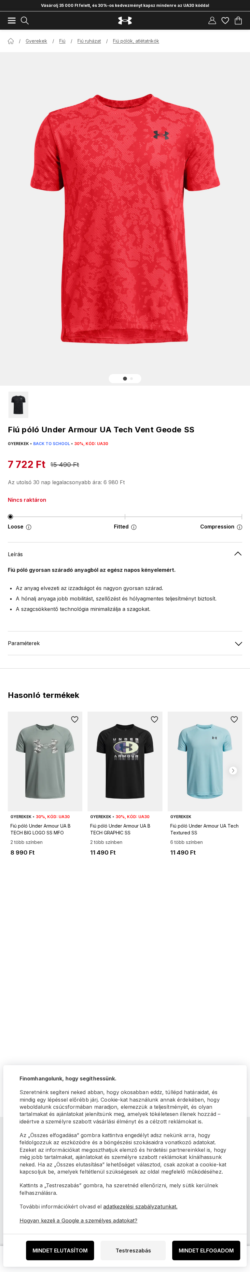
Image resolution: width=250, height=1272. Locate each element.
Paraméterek (24, 643)
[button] (125, 379)
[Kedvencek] (225, 20)
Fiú (62, 41)
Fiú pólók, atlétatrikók (136, 41)
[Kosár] (238, 20)
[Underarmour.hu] (125, 21)
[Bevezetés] (11, 41)
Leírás (15, 554)
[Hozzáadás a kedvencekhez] (74, 719)
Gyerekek (36, 41)
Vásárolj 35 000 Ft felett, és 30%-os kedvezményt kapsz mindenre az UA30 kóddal (125, 5)
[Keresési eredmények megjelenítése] (25, 20)
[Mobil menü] (12, 20)
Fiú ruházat (89, 41)
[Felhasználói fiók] (212, 20)
